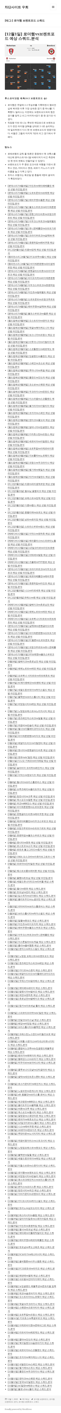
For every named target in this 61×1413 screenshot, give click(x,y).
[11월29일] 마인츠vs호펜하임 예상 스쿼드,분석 (31, 1225)
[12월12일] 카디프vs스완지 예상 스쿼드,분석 (30, 970)
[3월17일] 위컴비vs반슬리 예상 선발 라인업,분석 (32, 725)
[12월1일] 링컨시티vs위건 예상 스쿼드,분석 (29, 1190)
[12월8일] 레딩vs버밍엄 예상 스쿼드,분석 (28, 1023)
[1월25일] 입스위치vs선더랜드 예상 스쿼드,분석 (32, 895)
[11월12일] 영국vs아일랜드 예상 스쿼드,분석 (30, 1381)
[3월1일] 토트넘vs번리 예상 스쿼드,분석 (28, 892)
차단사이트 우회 (16, 7)
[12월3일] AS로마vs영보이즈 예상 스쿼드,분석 (31, 1129)
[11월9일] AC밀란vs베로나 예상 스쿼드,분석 (30, 1385)
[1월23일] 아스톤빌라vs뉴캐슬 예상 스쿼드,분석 (32, 941)
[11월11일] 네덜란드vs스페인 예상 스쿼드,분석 (31, 1364)
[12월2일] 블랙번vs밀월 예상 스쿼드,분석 (28, 1154)
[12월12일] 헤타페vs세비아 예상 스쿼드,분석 (30, 987)
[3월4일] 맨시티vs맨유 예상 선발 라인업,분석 (30, 842)
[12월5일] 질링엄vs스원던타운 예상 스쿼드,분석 (32, 1115)
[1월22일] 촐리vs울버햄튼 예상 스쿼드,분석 (29, 945)
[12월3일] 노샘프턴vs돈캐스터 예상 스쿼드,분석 (32, 1090)
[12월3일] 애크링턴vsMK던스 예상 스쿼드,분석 (31, 1101)
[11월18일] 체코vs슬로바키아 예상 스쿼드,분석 (31, 1293)
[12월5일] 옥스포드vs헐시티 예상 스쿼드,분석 (30, 1112)
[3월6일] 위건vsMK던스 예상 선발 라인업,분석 (31, 803)
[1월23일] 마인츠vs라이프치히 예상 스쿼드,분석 (32, 924)
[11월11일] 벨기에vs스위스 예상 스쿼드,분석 (30, 1367)
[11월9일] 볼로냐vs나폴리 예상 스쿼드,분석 (29, 1389)
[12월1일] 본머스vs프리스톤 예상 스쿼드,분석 (30, 1186)
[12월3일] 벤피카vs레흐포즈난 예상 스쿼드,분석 (32, 1119)
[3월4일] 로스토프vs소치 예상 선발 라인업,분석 (31, 845)
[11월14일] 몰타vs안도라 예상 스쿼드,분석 (29, 1339)
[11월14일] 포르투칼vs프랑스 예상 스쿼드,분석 (31, 1314)
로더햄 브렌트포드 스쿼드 (29, 1402)
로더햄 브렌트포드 (41, 1399)
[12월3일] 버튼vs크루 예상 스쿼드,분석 (27, 1108)
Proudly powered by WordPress (18, 1409)
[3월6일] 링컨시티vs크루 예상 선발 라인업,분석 (31, 796)
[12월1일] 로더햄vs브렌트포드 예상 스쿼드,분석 (30, 36)
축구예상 (25, 1399)
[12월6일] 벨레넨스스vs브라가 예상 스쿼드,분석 (32, 1058)
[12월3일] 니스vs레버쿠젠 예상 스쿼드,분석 (29, 1126)
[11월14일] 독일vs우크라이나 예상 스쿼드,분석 (31, 1303)
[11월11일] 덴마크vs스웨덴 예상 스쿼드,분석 (30, 1378)
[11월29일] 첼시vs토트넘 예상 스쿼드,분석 (29, 1229)
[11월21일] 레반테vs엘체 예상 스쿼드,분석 (29, 1275)
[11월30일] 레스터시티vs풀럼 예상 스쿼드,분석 (31, 1215)
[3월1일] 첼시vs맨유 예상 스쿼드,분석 (26, 888)
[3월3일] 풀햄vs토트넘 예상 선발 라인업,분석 (30, 877)
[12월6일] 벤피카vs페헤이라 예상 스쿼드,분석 (30, 1055)
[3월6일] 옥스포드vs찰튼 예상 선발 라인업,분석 (31, 799)
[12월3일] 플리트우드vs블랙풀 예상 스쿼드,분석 (32, 1105)
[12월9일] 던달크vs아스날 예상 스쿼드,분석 (29, 1019)
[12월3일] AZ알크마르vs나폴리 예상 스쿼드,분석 (32, 1122)
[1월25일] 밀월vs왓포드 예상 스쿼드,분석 (28, 920)
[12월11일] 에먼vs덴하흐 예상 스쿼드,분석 (29, 995)
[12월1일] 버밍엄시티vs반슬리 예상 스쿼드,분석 (32, 1176)
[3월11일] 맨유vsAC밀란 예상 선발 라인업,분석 (31, 757)
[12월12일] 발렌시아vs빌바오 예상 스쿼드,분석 (31, 991)
